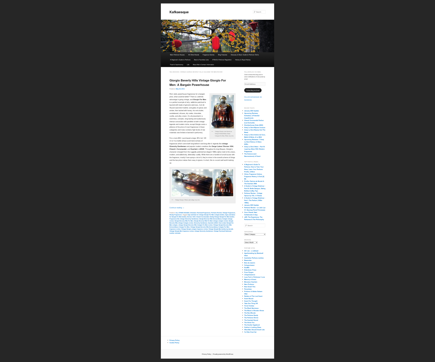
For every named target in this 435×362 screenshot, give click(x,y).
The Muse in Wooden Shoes (254, 310)
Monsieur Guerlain (250, 282)
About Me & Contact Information (203, 64)
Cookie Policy (174, 343)
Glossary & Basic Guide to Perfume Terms (245, 55)
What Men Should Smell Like (254, 330)
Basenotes (247, 260)
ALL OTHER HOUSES (182, 213)
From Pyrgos (248, 272)
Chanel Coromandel (202, 217)
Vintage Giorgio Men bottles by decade (220, 229)
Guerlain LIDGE (213, 223)
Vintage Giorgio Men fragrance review (181, 231)
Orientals (193, 213)
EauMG (246, 267)
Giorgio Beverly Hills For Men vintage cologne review (211, 221)
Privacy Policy (174, 340)
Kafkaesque (179, 11)
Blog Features (222, 55)
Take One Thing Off (251, 303)
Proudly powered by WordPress (223, 354)
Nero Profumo (249, 284)
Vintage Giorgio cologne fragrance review (194, 229)
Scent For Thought (250, 301)
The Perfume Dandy (251, 315)
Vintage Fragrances (228, 213)
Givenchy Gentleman (200, 223)
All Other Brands (193, 55)
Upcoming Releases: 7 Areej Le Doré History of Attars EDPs (254, 141)
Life (188, 64)
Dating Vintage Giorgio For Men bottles (222, 217)
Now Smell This (249, 287)
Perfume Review (216, 213)
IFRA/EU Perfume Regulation (222, 60)
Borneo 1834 (191, 217)
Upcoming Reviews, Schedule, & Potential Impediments (251, 115)
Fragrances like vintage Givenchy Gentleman (183, 219)
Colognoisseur (249, 265)
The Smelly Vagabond (252, 325)
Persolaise (248, 289)
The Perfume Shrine (251, 318)
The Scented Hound (251, 320)
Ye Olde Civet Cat (250, 332)
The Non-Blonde (250, 313)
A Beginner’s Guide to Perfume (180, 60)
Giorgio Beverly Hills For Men (183, 221)
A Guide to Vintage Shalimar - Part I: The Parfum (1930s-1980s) (254, 200)
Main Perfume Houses (177, 55)
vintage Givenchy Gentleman (203, 231)
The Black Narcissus (251, 308)
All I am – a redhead (251, 251)
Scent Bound (248, 298)
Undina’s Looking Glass (252, 327)
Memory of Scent (250, 279)
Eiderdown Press (250, 270)
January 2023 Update (251, 111)
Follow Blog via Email (253, 90)
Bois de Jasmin (249, 263)
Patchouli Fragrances (203, 213)
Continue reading (176, 207)
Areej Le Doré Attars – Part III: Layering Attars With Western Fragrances (254, 148)
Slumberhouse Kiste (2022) (253, 125)
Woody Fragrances (175, 215)
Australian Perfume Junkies (254, 258)
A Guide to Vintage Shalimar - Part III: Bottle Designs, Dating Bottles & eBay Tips (254, 188)
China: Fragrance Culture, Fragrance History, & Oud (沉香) (254, 176)
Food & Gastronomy (176, 64)
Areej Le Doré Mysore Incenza (254, 127)
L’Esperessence (249, 275)
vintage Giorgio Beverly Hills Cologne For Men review (195, 225)
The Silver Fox (249, 322)
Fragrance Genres (208, 55)
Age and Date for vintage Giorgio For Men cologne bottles (206, 215)
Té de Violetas (249, 306)
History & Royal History (243, 60)
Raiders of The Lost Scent (253, 296)
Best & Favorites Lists (201, 60)
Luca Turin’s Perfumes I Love (254, 277)
